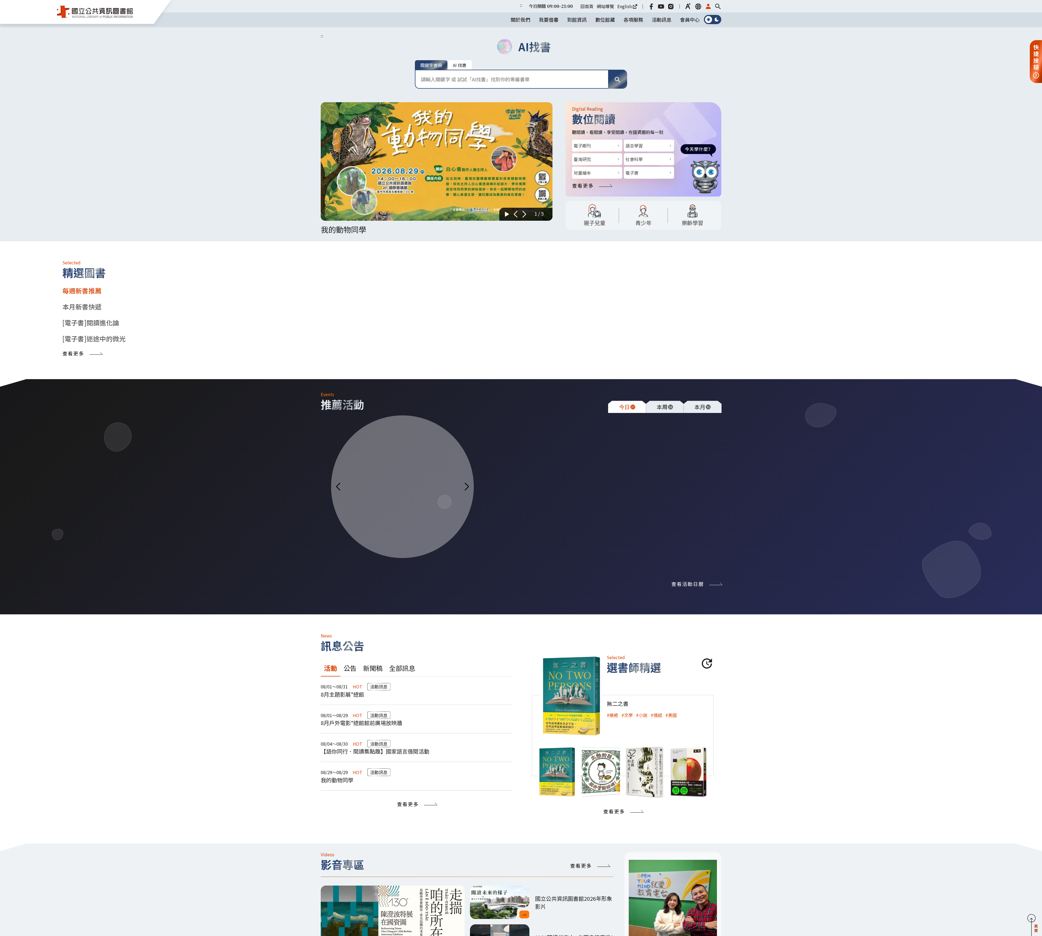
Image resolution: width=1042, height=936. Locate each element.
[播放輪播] (507, 214)
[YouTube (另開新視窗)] (661, 6)
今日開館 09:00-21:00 (551, 6)
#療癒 (612, 715)
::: (521, 5)
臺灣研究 (582, 159)
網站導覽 (605, 6)
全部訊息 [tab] (402, 668)
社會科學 (634, 159)
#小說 (641, 715)
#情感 (656, 715)
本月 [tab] (702, 407)
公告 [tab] (350, 668)
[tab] (557, 772)
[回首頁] (95, 12)
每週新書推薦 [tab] (81, 290)
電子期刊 (582, 145)
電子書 (631, 172)
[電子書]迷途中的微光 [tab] (94, 338)
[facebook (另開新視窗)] (651, 6)
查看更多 (583, 185)
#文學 (627, 715)
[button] (688, 6)
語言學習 (634, 145)
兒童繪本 (582, 172)
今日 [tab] (627, 407)
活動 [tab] (330, 668)
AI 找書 (459, 65)
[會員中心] (708, 6)
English (624, 6)
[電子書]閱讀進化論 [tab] (90, 322)
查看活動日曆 (687, 583)
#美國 (671, 715)
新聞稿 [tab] (373, 668)
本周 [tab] (664, 407)
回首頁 (586, 6)
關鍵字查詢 (431, 65)
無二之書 (617, 703)
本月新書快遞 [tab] (81, 306)
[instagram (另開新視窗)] (671, 6)
